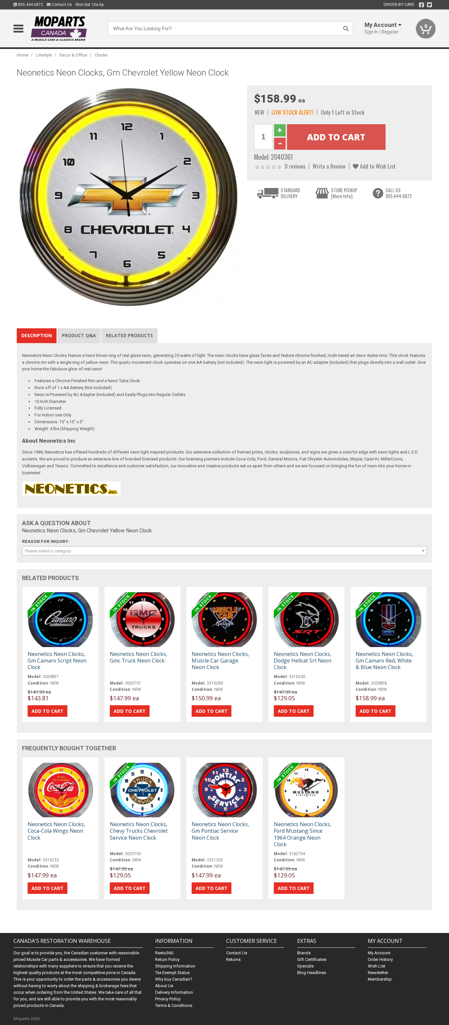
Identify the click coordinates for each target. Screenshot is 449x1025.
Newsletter (378, 972)
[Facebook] (421, 5)
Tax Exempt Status (172, 972)
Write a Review (329, 166)
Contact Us (61, 4)
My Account (379, 952)
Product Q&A (79, 335)
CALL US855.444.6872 (399, 193)
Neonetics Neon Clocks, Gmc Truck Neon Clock (138, 657)
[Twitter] (429, 5)
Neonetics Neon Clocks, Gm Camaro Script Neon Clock (57, 660)
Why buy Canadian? (173, 979)
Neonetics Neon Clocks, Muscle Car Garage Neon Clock (220, 660)
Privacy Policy (167, 998)
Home (22, 55)
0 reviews (295, 166)
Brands (304, 952)
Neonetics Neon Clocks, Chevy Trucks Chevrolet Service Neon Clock (139, 831)
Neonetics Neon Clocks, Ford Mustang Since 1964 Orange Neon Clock (302, 834)
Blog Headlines (311, 972)
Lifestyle (44, 55)
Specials (305, 966)
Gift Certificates (311, 959)
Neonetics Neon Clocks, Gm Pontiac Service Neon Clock (220, 831)
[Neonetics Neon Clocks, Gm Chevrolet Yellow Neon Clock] (128, 197)
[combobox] (224, 550)
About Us (164, 985)
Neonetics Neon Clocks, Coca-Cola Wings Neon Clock (56, 831)
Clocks (101, 55)
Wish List (376, 966)
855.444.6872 (30, 4)
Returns (233, 959)
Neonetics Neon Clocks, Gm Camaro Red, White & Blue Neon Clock (384, 660)
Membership (380, 979)
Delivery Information (174, 992)
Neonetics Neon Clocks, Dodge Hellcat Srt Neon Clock (302, 660)
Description (36, 335)
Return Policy (167, 959)
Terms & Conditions (173, 1005)
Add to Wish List (377, 166)
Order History (380, 959)
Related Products (129, 335)
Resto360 (164, 952)
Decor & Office (73, 55)
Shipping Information (175, 966)
